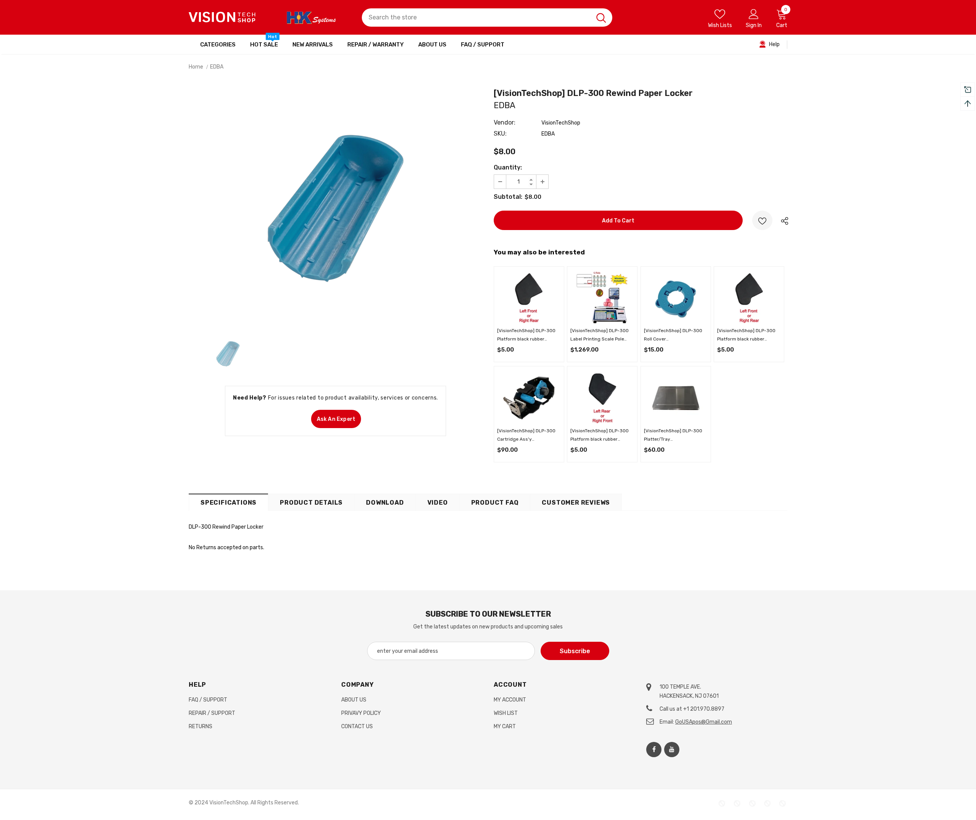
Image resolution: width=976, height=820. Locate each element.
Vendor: (504, 122)
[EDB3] (528, 297)
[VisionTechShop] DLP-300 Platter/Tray (673, 435)
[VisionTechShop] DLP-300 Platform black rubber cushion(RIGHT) (599, 435)
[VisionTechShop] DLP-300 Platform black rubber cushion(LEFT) (526, 335)
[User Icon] (753, 13)
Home (196, 67)
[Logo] (222, 17)
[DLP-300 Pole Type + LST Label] (602, 297)
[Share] (782, 220)
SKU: (500, 133)
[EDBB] (675, 297)
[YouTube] (671, 749)
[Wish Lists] (762, 220)
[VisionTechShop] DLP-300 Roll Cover (673, 335)
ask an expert (336, 419)
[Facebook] (653, 749)
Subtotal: (508, 196)
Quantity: (508, 167)
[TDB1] (675, 397)
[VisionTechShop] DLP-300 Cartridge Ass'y (526, 435)
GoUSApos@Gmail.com (703, 722)
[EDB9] (528, 397)
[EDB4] (602, 397)
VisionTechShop (560, 123)
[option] (335, 208)
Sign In (754, 25)
